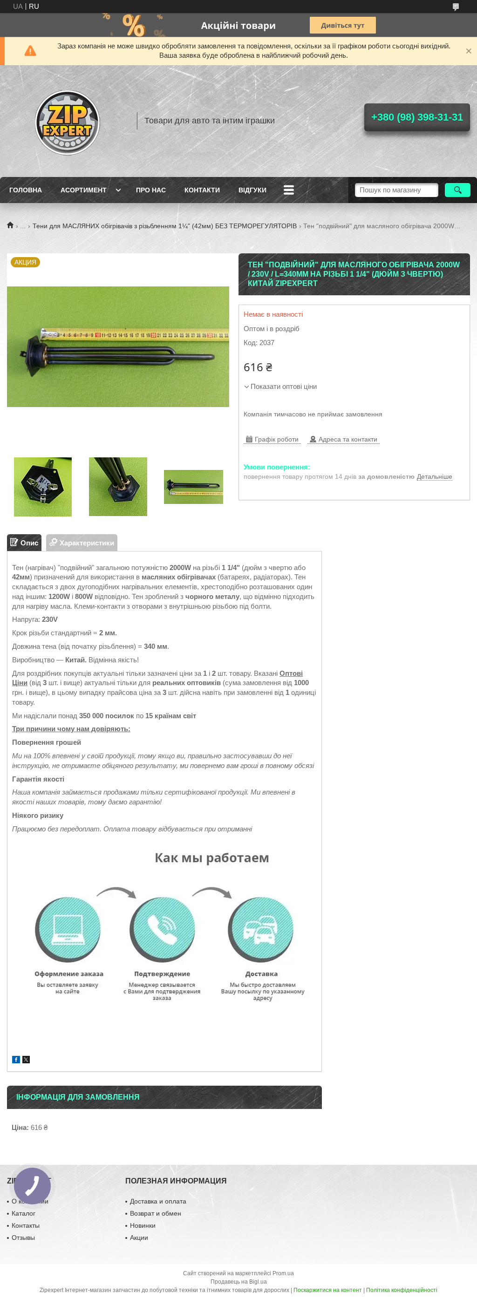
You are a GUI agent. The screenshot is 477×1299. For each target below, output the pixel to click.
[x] (26, 1061)
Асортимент (84, 190)
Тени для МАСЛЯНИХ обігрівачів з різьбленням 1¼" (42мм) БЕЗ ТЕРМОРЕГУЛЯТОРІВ (165, 226)
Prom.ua (283, 1273)
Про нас (151, 190)
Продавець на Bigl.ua (239, 1282)
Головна (25, 190)
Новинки (143, 1225)
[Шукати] (457, 190)
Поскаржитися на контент (327, 1290)
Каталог (23, 1213)
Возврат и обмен (155, 1213)
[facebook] (16, 1061)
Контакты (26, 1225)
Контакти (202, 190)
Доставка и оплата (158, 1201)
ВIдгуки (252, 190)
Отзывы (23, 1237)
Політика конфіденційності (401, 1290)
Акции (139, 1237)
